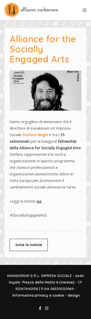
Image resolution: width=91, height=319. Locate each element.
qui (38, 201)
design (74, 295)
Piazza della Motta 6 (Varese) (48, 282)
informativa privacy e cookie (38, 295)
